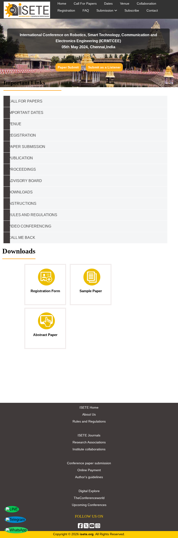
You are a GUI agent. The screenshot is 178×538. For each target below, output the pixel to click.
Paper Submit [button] (68, 67)
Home (61, 3)
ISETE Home (89, 407)
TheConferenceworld (89, 498)
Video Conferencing (30, 226)
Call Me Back (21, 238)
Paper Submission (26, 147)
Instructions (22, 203)
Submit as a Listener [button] (104, 67)
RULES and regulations (32, 215)
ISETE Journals (89, 435)
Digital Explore (89, 491)
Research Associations (89, 442)
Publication (20, 158)
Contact (152, 10)
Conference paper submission (89, 463)
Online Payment (89, 470)
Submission (105, 10)
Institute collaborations (89, 449)
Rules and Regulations (89, 421)
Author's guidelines (89, 477)
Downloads (20, 192)
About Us (89, 414)
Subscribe (131, 10)
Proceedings (22, 169)
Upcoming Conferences (89, 505)
